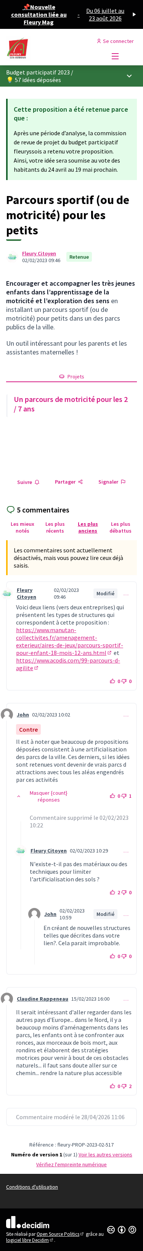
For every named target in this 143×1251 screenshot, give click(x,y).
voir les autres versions (105, 1154)
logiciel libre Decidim (30, 1240)
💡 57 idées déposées (33, 80)
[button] (45, 796)
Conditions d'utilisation (32, 1186)
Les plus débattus (120, 527)
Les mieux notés (22, 527)
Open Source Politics (61, 1234)
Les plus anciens (88, 527)
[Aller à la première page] (54, 48)
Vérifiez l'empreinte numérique (71, 1164)
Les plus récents (55, 527)
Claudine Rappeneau (42, 998)
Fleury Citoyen (39, 253)
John (23, 714)
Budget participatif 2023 (38, 72)
